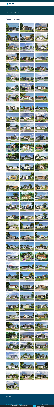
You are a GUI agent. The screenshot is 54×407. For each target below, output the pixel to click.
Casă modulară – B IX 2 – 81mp (12, 87)
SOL (19, 404)
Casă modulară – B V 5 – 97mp (12, 236)
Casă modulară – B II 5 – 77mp (12, 286)
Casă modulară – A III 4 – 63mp (41, 336)
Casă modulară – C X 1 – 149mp (12, 57)
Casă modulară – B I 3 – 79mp (27, 306)
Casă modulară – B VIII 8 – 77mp (41, 57)
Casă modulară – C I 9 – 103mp (27, 196)
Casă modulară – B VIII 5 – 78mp (41, 87)
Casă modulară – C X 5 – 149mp (41, 37)
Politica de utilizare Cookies (14, 404)
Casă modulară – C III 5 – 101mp (41, 147)
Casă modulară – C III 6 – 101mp (27, 147)
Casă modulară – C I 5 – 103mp (41, 206)
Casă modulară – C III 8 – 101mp (41, 137)
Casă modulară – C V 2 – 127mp (41, 127)
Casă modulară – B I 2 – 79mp (41, 306)
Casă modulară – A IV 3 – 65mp (27, 326)
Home (7, 12)
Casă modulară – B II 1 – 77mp (27, 296)
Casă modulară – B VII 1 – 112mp (12, 117)
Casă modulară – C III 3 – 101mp (27, 157)
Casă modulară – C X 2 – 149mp (41, 47)
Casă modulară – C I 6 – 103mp (27, 206)
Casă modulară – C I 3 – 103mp (27, 216)
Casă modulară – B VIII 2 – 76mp (41, 97)
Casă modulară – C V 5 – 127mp (41, 117)
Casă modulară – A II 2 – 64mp (12, 366)
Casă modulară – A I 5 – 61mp (41, 366)
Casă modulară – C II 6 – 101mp (27, 176)
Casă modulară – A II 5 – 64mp (12, 356)
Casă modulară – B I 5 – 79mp (41, 296)
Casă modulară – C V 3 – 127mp (27, 127)
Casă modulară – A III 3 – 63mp (12, 346)
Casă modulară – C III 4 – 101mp (12, 157)
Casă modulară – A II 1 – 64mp (27, 366)
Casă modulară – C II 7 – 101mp (12, 176)
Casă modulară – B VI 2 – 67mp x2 (27, 226)
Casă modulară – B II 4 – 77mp (27, 286)
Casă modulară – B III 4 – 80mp (41, 266)
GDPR (6, 404)
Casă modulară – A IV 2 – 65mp (41, 326)
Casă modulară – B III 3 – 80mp (12, 276)
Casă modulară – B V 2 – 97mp (12, 246)
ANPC (18, 404)
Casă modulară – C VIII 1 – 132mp (41, 67)
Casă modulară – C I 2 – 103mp (41, 216)
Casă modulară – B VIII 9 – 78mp (27, 57)
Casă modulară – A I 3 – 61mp (27, 375)
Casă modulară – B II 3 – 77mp (41, 286)
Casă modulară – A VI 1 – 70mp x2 (27, 316)
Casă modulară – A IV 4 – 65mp (12, 326)
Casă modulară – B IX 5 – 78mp (12, 77)
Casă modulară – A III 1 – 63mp (41, 346)
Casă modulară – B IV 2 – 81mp (41, 256)
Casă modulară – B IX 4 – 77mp (27, 77)
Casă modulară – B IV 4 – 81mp (12, 256)
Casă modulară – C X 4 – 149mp (12, 47)
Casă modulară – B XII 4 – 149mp (27, 27)
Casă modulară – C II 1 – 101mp (12, 196)
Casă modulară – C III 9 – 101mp (27, 137)
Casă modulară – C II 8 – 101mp (41, 167)
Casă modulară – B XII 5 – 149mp (12, 27)
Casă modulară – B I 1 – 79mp (12, 316)
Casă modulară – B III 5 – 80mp (27, 266)
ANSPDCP (21, 404)
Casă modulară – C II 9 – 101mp (27, 167)
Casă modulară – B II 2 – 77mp (12, 296)
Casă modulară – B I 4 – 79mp (12, 306)
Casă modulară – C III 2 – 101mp (41, 157)
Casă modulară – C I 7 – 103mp (12, 206)
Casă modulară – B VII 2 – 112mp (27, 117)
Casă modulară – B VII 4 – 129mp (27, 107)
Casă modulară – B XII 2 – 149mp (12, 37)
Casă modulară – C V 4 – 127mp (12, 127)
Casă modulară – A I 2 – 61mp (41, 375)
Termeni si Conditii (9, 404)
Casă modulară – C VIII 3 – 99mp (27, 97)
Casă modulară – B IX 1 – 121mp (27, 87)
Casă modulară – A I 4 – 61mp (12, 375)
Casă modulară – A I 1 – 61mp (12, 385)
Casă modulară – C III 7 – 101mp (12, 147)
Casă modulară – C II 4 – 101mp (12, 186)
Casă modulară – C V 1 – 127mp (12, 137)
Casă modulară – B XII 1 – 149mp (27, 37)
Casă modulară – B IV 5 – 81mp (41, 246)
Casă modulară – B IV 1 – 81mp (12, 266)
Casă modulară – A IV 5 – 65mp (41, 316)
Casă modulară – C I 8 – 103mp (41, 196)
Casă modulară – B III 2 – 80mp (27, 276)
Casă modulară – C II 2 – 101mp (41, 186)
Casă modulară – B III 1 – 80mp (41, 276)
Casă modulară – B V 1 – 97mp (27, 246)
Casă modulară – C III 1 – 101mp (12, 167)
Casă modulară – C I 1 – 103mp (12, 226)
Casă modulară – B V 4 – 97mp (27, 236)
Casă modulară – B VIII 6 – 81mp (27, 67)
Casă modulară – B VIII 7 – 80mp (12, 67)
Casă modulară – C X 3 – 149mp (27, 47)
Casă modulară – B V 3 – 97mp (41, 236)
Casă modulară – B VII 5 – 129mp (12, 107)
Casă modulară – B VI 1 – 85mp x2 (41, 226)
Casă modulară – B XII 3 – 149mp (41, 27)
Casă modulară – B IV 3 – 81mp (27, 256)
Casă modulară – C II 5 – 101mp (41, 176)
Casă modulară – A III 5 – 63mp (27, 336)
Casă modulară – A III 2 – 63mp (27, 346)
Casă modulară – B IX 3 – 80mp (41, 77)
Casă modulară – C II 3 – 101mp (27, 186)
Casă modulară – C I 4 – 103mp (12, 216)
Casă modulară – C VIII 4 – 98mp (12, 97)
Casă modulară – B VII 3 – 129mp (41, 107)
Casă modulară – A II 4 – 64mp (27, 356)
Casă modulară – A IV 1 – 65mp (12, 336)
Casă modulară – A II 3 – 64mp (41, 356)
